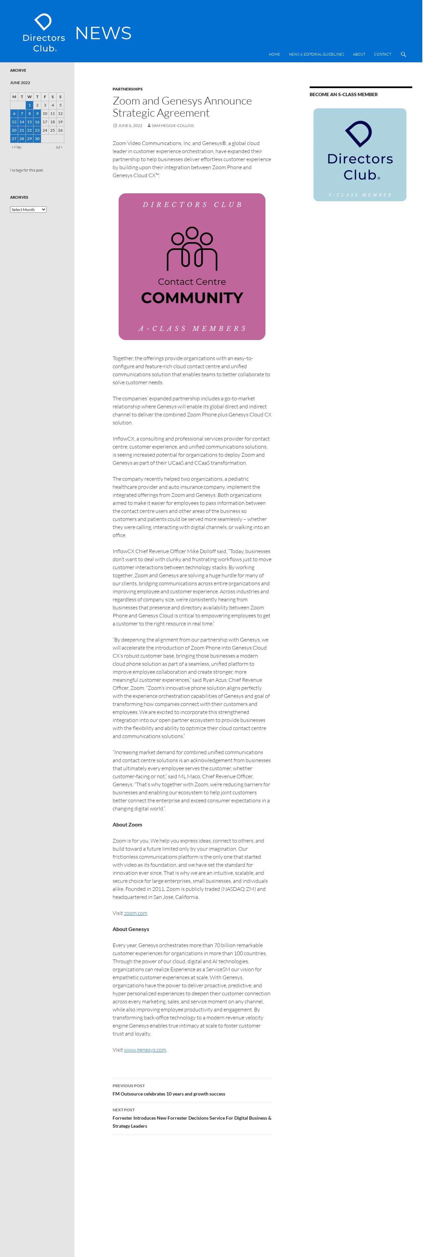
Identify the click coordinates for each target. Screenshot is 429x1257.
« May (17, 146)
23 (37, 130)
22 (29, 130)
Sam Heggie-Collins (173, 125)
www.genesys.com (145, 1049)
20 (14, 130)
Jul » (59, 146)
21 (21, 130)
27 (14, 138)
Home (274, 54)
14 (21, 121)
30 (37, 138)
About (359, 54)
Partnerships (128, 88)
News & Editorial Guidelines (316, 54)
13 (14, 121)
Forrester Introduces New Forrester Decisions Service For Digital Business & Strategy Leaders (192, 1118)
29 (29, 138)
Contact (382, 54)
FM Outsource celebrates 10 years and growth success (169, 1090)
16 (37, 121)
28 (21, 138)
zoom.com (135, 913)
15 (29, 121)
